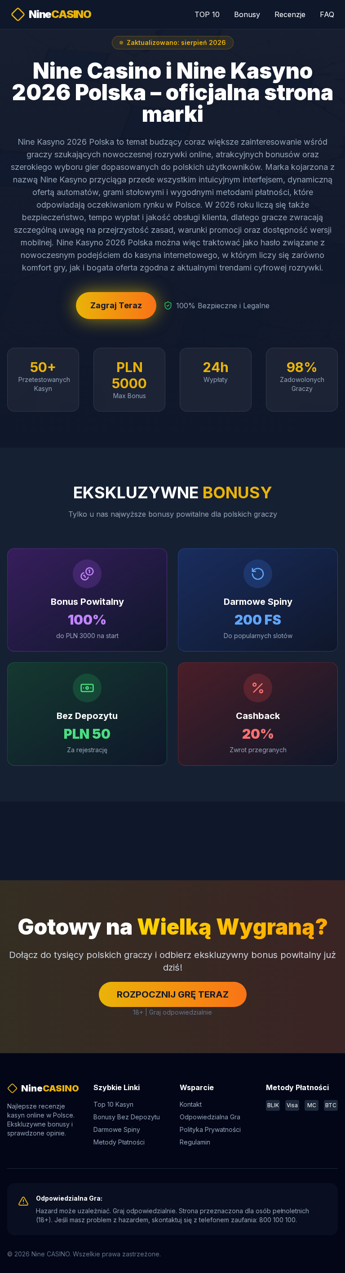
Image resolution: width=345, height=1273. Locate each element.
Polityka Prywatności (210, 1129)
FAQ (327, 14)
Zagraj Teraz (116, 305)
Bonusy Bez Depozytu (126, 1117)
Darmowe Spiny (116, 1129)
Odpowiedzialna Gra (210, 1117)
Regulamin (195, 1142)
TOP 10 (207, 14)
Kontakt (191, 1104)
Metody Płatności (119, 1142)
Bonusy (247, 14)
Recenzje (289, 14)
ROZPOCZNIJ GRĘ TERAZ (173, 994)
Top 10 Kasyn (113, 1104)
